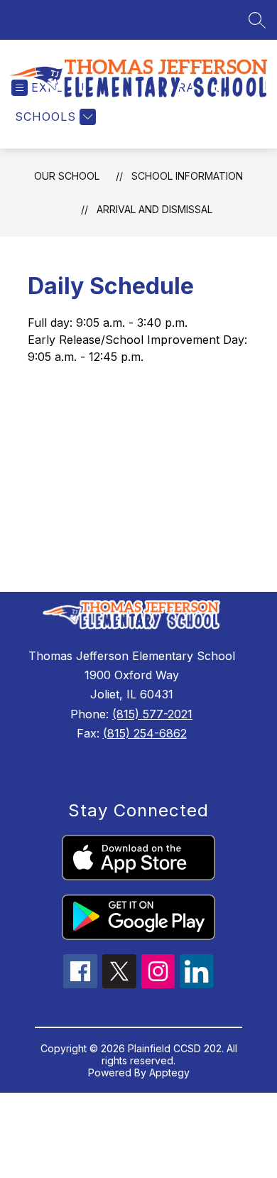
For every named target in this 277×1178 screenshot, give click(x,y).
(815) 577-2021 (152, 714)
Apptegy (169, 1072)
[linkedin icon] (197, 984)
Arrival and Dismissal (154, 209)
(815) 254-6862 (145, 733)
